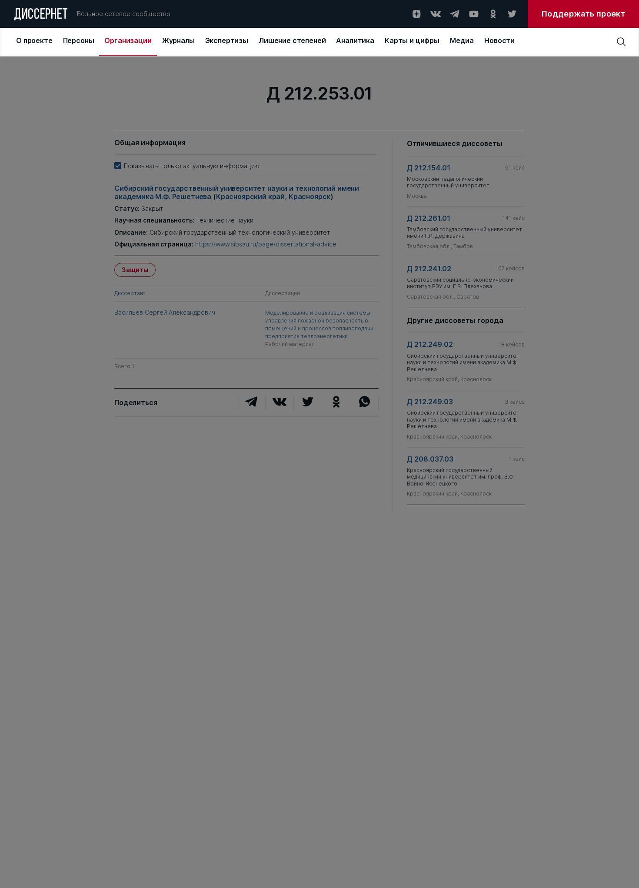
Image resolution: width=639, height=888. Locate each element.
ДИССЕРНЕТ (41, 15)
